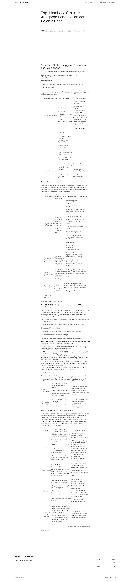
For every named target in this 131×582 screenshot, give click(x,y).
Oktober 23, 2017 (45, 530)
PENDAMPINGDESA (22, 3)
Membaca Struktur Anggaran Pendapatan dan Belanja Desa (64, 66)
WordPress (113, 577)
